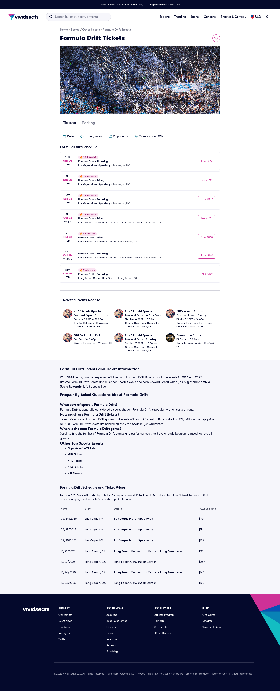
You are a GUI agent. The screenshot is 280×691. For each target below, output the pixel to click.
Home (64, 29)
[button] (68, 136)
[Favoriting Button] (216, 38)
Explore (164, 16)
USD (258, 16)
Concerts (210, 16)
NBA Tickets (75, 467)
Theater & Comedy (233, 16)
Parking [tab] (88, 122)
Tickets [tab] (69, 122)
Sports (194, 16)
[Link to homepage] (24, 17)
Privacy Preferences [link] (240, 673)
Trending (180, 16)
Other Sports (91, 29)
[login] (267, 16)
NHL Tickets (75, 460)
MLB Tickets (75, 454)
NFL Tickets (75, 473)
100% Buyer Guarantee (155, 4)
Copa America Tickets (82, 448)
